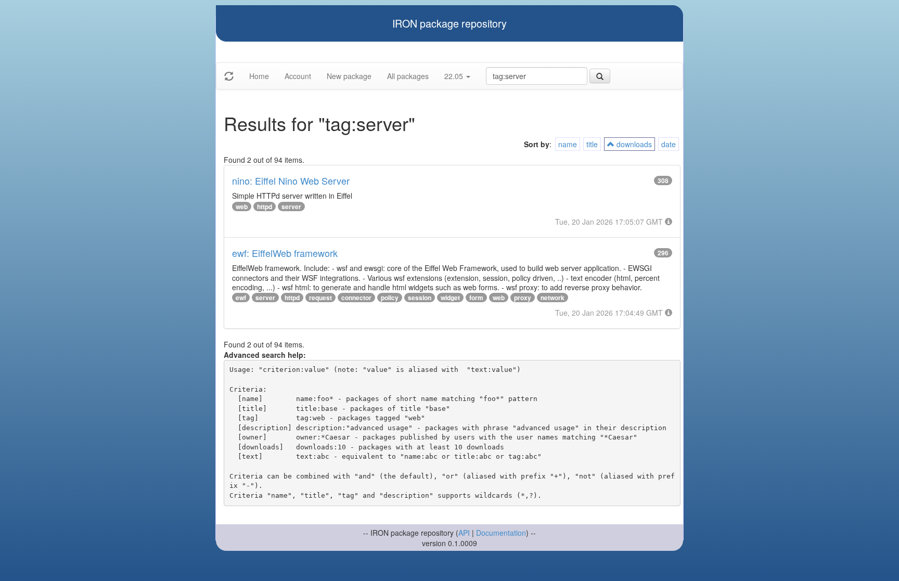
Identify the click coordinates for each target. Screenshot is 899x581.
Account (298, 76)
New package (349, 76)
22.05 (454, 76)
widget (450, 297)
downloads (633, 144)
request (320, 297)
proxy (522, 297)
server (291, 206)
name (567, 144)
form (476, 297)
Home (259, 76)
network (552, 297)
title (592, 144)
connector (356, 297)
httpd (264, 206)
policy (390, 297)
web (242, 206)
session (419, 297)
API (464, 532)
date (668, 144)
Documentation (501, 532)
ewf (241, 297)
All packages (408, 76)
